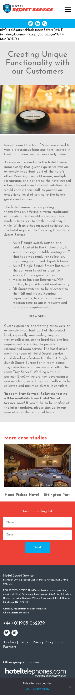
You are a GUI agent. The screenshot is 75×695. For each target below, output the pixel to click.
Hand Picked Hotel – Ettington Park (38, 495)
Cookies (10, 642)
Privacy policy (40, 688)
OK (28, 688)
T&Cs (24, 642)
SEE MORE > (37, 316)
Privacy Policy (43, 642)
